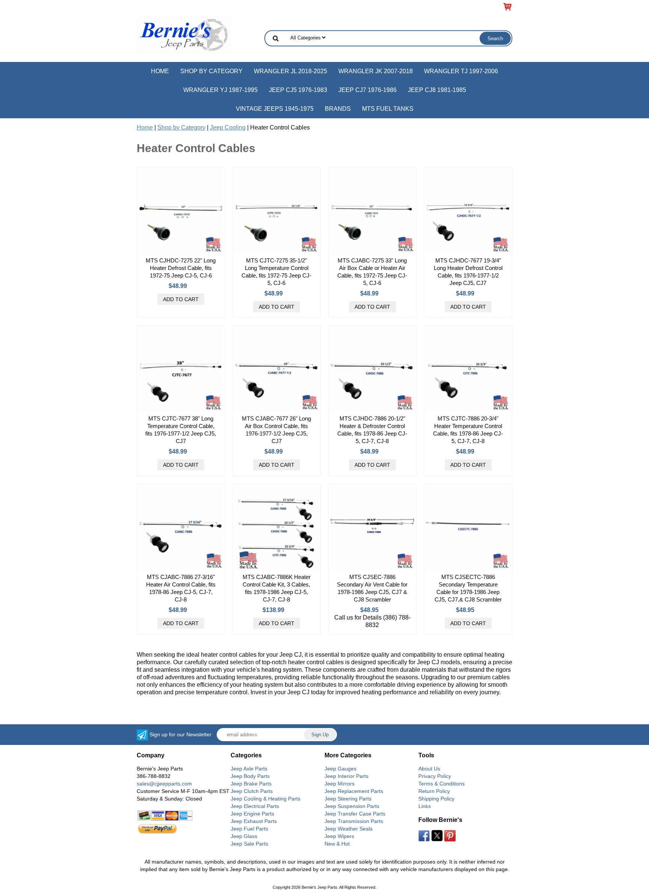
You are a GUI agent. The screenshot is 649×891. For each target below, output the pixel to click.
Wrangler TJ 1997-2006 (461, 71)
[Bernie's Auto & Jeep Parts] (184, 34)
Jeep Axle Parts (249, 769)
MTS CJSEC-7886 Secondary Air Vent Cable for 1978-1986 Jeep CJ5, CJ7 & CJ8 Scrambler (372, 588)
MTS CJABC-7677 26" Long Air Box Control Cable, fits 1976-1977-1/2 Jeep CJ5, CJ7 (276, 429)
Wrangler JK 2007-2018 (375, 71)
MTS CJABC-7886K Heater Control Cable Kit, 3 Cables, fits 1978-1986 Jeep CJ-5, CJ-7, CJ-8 (277, 588)
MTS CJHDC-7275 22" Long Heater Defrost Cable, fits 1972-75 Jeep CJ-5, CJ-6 (181, 268)
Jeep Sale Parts (249, 844)
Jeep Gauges (340, 769)
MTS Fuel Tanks (388, 109)
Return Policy (434, 791)
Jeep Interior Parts (346, 776)
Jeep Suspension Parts (351, 806)
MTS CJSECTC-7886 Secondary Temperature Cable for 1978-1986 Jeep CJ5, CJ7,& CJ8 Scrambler (468, 588)
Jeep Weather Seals (348, 829)
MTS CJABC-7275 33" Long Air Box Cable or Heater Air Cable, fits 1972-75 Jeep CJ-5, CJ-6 (372, 271)
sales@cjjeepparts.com (164, 784)
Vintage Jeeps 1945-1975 (275, 109)
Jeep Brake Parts (251, 784)
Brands (338, 109)
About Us (429, 769)
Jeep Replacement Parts (353, 791)
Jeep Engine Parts (252, 814)
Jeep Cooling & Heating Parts (265, 799)
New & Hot (337, 844)
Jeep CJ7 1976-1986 (367, 90)
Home (160, 71)
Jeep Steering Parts (347, 799)
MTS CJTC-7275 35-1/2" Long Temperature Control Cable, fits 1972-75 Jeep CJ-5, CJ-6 (276, 271)
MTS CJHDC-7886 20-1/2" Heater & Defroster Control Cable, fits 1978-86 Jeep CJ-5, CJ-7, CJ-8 (372, 429)
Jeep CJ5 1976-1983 (298, 90)
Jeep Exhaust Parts (254, 821)
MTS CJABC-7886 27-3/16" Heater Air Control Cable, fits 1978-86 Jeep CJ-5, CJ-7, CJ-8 (181, 588)
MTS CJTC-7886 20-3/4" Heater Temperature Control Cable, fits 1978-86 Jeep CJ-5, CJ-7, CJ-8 (468, 429)
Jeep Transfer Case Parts (354, 814)
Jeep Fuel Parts (249, 829)
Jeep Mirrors (339, 784)
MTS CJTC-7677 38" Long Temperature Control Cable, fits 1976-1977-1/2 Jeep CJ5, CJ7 (180, 429)
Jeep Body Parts (250, 776)
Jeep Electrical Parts (255, 806)
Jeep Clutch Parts (252, 791)
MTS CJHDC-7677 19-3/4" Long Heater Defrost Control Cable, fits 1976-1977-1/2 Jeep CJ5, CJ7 (468, 271)
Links (424, 806)
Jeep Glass (244, 836)
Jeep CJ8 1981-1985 (437, 90)
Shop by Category (211, 71)
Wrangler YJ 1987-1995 (220, 90)
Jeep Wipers (339, 836)
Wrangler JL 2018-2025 (290, 71)
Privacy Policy (434, 776)
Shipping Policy (436, 799)
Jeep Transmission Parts (353, 821)
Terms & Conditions (441, 784)
